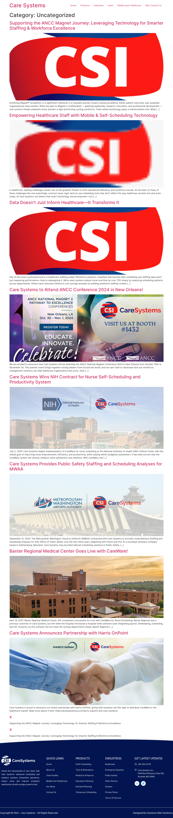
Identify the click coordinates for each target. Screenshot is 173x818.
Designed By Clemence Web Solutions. (153, 812)
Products (85, 5)
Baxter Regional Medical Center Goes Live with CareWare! (68, 551)
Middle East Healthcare (129, 5)
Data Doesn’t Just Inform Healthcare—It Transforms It (64, 202)
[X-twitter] (137, 783)
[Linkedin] (143, 783)
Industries (99, 5)
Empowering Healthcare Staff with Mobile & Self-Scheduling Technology (83, 115)
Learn (110, 5)
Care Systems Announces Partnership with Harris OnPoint (68, 633)
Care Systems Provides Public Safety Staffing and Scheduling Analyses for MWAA (85, 466)
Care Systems (27, 5)
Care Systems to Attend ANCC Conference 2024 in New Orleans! (76, 289)
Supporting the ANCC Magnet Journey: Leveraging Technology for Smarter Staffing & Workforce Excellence (86, 25)
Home (73, 5)
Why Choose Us (153, 5)
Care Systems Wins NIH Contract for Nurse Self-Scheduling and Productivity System (74, 379)
